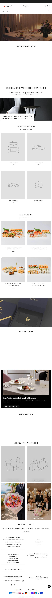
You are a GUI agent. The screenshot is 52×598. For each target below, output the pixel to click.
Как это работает (38, 542)
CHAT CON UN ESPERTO (11, 406)
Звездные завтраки (13, 558)
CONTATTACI (26, 531)
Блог (39, 546)
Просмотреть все (26, 129)
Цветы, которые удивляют (13, 554)
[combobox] (26, 11)
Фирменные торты (13, 556)
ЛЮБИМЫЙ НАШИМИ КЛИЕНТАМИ (38, 553)
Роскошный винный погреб (13, 562)
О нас (38, 540)
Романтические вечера (13, 560)
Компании (38, 544)
